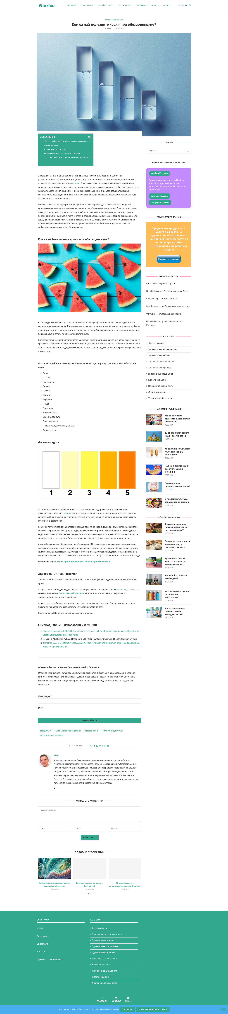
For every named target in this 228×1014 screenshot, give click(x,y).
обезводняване (91, 731)
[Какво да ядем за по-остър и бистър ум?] (89, 868)
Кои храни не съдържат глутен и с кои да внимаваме (177, 452)
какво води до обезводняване (68, 731)
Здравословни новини (159, 355)
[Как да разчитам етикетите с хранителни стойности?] (154, 419)
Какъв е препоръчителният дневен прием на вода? (82, 562)
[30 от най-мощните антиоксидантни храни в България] (124, 868)
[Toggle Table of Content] (88, 137)
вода (77, 183)
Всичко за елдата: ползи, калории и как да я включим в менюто (178, 544)
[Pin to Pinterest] (100, 746)
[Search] (190, 5)
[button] (41, 875)
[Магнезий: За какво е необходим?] (154, 579)
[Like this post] (91, 746)
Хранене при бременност (160, 398)
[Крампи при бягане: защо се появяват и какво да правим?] (154, 562)
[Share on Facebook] (94, 746)
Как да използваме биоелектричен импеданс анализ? (175, 611)
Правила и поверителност (49, 959)
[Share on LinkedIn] (102, 746)
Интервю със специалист (160, 374)
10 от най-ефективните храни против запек (177, 434)
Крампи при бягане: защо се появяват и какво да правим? (175, 561)
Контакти (41, 952)
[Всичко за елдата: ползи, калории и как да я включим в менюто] (154, 545)
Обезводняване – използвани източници (62, 154)
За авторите (43, 936)
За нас (154, 5)
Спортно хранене (156, 392)
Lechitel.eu (151, 283)
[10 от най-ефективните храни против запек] (154, 436)
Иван (108, 29)
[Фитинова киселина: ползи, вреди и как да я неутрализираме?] (154, 528)
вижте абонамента (159, 196)
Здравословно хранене (159, 368)
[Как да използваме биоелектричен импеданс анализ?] (154, 612)
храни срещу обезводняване (51, 735)
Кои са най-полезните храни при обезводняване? (67, 141)
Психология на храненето (161, 386)
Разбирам (127, 1009)
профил (166, 5)
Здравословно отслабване (161, 361)
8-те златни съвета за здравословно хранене (177, 500)
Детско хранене (156, 343)
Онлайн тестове (106, 5)
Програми (141, 5)
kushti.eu (150, 321)
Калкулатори (87, 5)
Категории (71, 5)
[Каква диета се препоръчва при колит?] (154, 487)
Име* (40, 708)
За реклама (42, 944)
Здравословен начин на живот (163, 349)
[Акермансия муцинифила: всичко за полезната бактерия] (54, 868)
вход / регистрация (160, 202)
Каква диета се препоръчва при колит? (177, 484)
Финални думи (51, 145)
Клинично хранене (157, 380)
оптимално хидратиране (113, 731)
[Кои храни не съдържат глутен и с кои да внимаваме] (154, 452)
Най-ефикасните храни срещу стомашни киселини (177, 469)
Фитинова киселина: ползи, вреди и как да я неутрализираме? (177, 527)
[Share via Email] (108, 746)
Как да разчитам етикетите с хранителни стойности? (177, 419)
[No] (223, 1009)
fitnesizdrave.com (154, 306)
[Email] (186, 5)
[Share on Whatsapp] (105, 746)
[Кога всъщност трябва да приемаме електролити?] (154, 595)
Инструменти (125, 5)
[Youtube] (182, 5)
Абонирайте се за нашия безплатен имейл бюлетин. (71, 157)
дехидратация (45, 731)
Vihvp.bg (150, 314)
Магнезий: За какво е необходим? (176, 577)
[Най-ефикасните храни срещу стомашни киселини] (154, 470)
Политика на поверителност (153, 1009)
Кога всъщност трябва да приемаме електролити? (177, 594)
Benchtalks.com (153, 291)
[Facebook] (179, 5)
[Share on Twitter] (97, 746)
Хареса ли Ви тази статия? (57, 149)
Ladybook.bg (152, 299)
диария (67, 513)
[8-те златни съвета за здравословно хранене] (154, 503)
